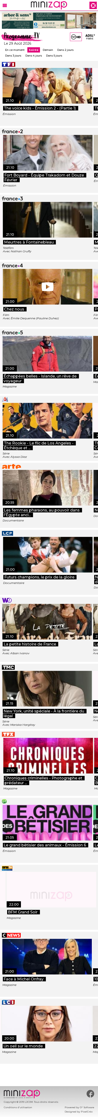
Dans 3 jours (13, 55)
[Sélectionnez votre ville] (93, 5)
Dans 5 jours (54, 55)
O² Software (87, 1107)
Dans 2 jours (65, 50)
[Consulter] (49, 21)
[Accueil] (49, 5)
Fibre (89, 38)
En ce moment (14, 50)
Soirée (34, 50)
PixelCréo (87, 1111)
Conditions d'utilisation (18, 1107)
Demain (48, 50)
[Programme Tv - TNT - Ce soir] (76, 37)
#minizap (90, 1094)
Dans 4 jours (33, 55)
